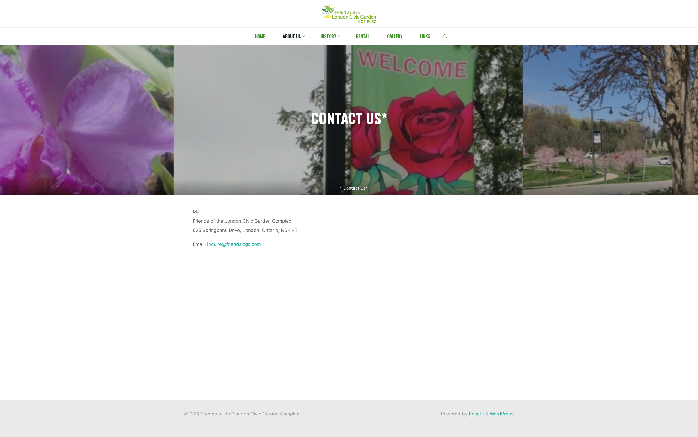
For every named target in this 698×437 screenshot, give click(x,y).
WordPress (501, 414)
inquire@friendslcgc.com (234, 244)
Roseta (475, 414)
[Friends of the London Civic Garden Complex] (349, 13)
